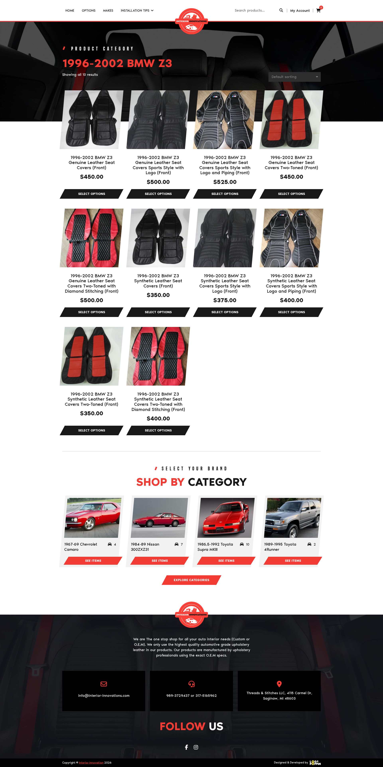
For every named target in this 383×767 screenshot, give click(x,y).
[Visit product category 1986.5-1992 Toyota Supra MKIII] (226, 518)
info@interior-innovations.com (103, 695)
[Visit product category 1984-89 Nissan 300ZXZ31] (159, 518)
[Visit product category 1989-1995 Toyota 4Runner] (292, 518)
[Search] (281, 10)
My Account (300, 10)
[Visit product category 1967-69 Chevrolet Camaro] (92, 518)
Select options (91, 194)
